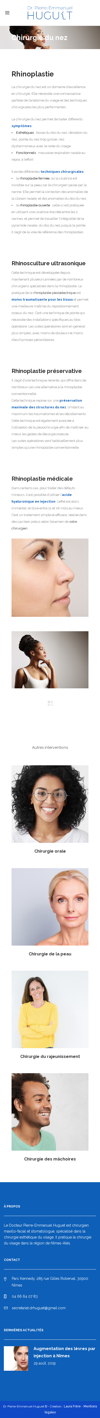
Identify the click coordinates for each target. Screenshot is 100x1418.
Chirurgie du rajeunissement (50, 1056)
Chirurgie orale (50, 851)
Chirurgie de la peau (50, 954)
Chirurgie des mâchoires (50, 1159)
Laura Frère (72, 1406)
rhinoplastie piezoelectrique (54, 293)
